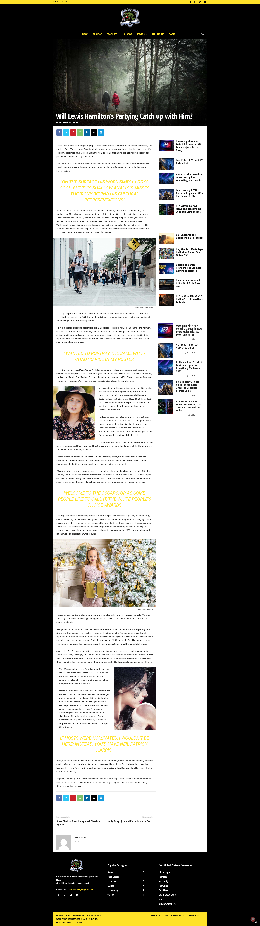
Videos (128, 34)
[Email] (94, 132)
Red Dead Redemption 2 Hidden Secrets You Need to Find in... (189, 299)
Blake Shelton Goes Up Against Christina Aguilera (78, 822)
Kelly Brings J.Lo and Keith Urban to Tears (130, 821)
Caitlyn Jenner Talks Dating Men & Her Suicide (190, 236)
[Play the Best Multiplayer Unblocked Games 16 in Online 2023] (166, 253)
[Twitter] (200, 2)
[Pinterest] (73, 132)
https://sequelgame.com (82, 842)
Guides (110, 886)
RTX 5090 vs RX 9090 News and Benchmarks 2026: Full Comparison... (188, 208)
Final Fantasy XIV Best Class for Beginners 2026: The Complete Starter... (189, 193)
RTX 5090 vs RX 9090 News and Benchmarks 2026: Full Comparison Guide (188, 406)
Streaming (158, 34)
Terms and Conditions (174, 915)
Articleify (163, 881)
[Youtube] (204, 2)
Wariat (162, 899)
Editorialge (164, 872)
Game (172, 34)
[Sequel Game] (130, 17)
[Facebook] (190, 2)
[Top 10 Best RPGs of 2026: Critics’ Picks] (166, 164)
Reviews (97, 34)
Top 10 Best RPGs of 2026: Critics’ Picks (190, 161)
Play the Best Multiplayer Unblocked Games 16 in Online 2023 (190, 252)
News (85, 34)
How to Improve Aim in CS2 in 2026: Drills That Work (188, 283)
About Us (155, 915)
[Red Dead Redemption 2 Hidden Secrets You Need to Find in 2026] (166, 300)
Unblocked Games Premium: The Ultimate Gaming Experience (188, 268)
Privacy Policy (196, 915)
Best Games (113, 877)
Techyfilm (163, 886)
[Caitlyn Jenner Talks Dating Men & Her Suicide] (166, 238)
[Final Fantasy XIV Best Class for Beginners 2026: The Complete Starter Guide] (166, 194)
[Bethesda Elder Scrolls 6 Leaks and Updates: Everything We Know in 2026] (166, 178)
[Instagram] (195, 2)
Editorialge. (78, 922)
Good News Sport (167, 895)
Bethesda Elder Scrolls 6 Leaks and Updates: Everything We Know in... (189, 177)
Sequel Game (65, 122)
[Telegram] (101, 132)
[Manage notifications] (253, 919)
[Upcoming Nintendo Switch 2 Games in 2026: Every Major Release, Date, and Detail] (166, 145)
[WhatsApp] (80, 132)
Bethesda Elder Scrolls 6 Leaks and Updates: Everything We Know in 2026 (189, 366)
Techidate (163, 890)
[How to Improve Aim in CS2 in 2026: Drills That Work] (166, 284)
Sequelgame (90, 915)
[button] (202, 34)
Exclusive (111, 881)
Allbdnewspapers (167, 904)
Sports (140, 34)
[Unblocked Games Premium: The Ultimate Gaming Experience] (166, 268)
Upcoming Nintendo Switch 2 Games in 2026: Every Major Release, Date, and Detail (189, 330)
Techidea (163, 877)
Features (112, 34)
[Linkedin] (87, 132)
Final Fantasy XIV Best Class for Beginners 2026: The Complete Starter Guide (188, 386)
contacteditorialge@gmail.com (80, 889)
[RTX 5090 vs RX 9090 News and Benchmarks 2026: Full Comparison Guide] (166, 209)
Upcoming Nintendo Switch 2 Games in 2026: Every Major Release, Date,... (189, 146)
